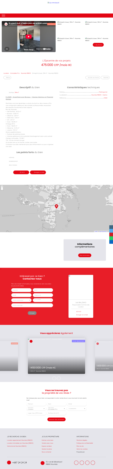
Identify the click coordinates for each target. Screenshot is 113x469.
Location (6, 73)
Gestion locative (47, 449)
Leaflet (96, 231)
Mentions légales (82, 440)
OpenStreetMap (103, 231)
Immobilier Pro (15, 73)
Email (14, 295)
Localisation (72, 408)
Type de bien (51, 407)
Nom (35, 290)
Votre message (18, 305)
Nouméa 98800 (26, 73)
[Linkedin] (93, 463)
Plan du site (80, 446)
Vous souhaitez (37, 299)
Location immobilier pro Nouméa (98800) (20, 443)
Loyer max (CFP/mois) (35, 413)
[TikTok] (87, 463)
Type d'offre (30, 407)
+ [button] (2, 187)
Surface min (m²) (53, 413)
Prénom (15, 290)
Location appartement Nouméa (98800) (19, 440)
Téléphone (37, 295)
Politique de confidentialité (85, 443)
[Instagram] (82, 463)
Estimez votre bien (47, 440)
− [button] (2, 189)
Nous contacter (46, 452)
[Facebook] (76, 463)
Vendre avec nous (47, 443)
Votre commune (18, 300)
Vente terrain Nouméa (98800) (16, 446)
